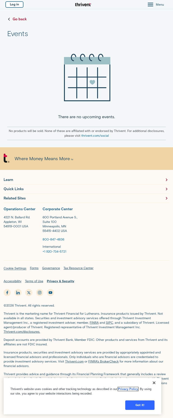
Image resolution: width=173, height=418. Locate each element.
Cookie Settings (15, 268)
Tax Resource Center (78, 268)
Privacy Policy (128, 389)
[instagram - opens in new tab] (39, 292)
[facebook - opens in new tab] (7, 292)
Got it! (139, 405)
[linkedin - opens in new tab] (18, 292)
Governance (51, 268)
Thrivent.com (74, 361)
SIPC (109, 323)
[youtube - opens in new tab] (50, 292)
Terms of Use (34, 281)
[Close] (154, 383)
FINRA (94, 323)
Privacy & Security (60, 281)
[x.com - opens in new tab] (29, 292)
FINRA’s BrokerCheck (103, 361)
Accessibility (12, 281)
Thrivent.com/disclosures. (22, 332)
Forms (34, 268)
